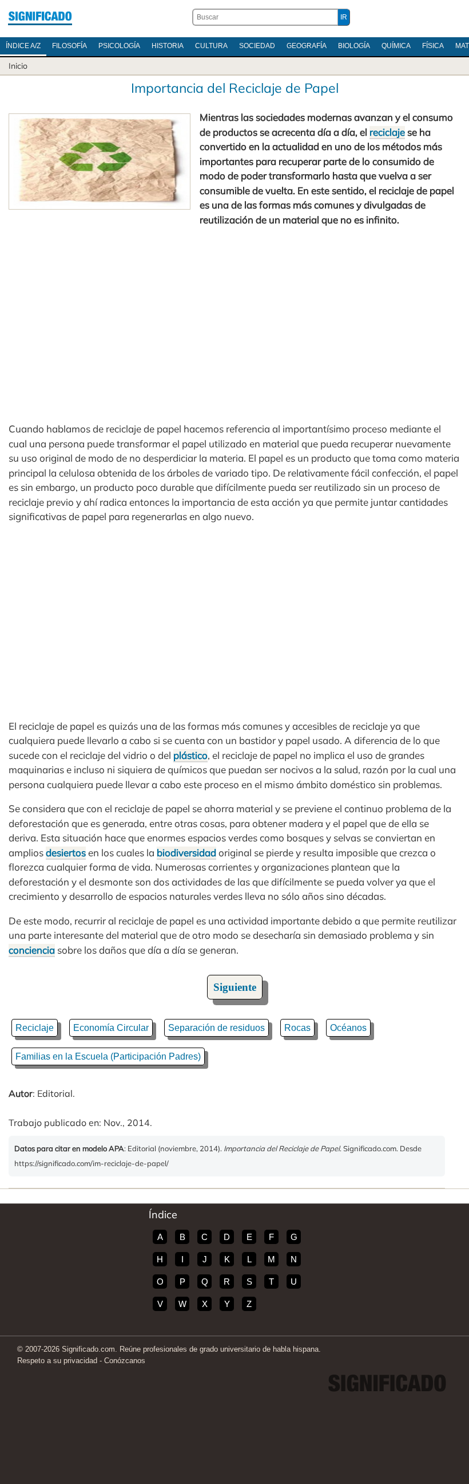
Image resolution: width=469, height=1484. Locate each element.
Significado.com (40, 17)
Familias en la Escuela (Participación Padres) (108, 1056)
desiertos (66, 853)
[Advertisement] (234, 324)
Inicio (18, 66)
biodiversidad (186, 853)
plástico (190, 755)
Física (433, 46)
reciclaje (387, 132)
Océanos (348, 1028)
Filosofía (69, 46)
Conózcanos (124, 1360)
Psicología (119, 46)
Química (396, 46)
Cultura (211, 46)
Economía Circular (111, 1028)
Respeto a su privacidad (57, 1360)
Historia (168, 46)
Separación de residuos (216, 1028)
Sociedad (257, 46)
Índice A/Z (23, 46)
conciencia (32, 950)
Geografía (307, 46)
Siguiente (234, 987)
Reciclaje (34, 1028)
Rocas (297, 1028)
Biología (354, 46)
